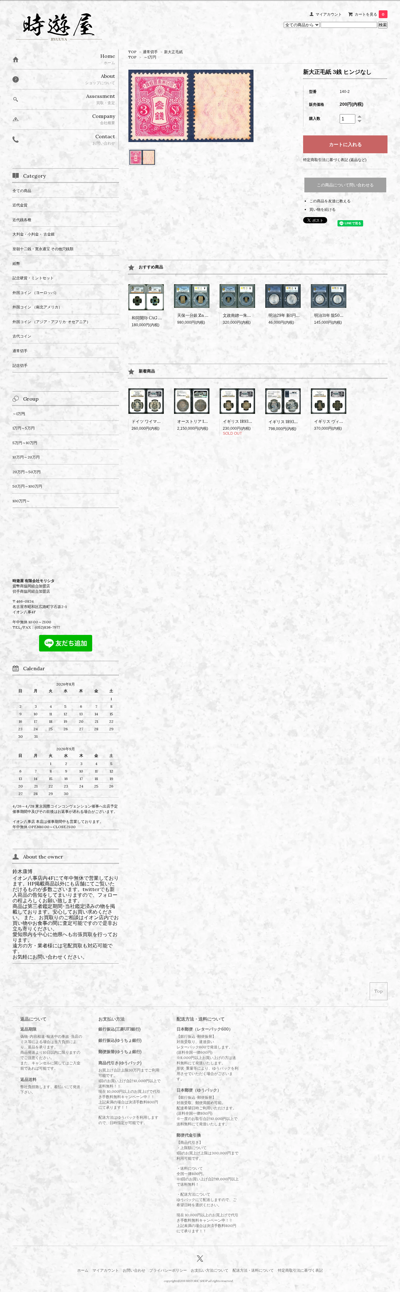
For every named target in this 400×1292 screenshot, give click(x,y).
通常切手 (150, 51)
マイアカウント (329, 14)
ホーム (82, 1270)
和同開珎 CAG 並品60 (151, 318)
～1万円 (150, 57)
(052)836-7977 (47, 627)
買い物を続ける (322, 209)
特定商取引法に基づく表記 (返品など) (335, 159)
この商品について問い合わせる (345, 185)
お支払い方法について (209, 1270)
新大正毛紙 (173, 51)
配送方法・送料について (253, 1270)
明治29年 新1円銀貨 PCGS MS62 (298, 315)
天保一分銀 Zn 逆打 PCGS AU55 (206, 315)
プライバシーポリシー (168, 1270)
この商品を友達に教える (330, 201)
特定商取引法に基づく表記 (300, 1270)
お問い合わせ (134, 1270)
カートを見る (369, 14)
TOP (132, 51)
